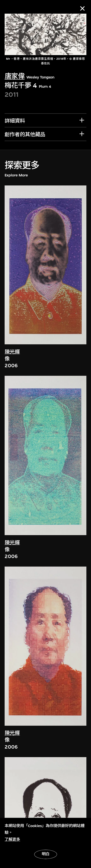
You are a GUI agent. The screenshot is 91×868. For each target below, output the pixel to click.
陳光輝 (12, 352)
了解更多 (12, 839)
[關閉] (82, 8)
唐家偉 (15, 76)
